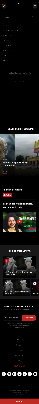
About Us (19, 340)
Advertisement (19, 355)
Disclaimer (19, 350)
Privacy (19, 361)
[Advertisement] (19, 103)
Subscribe (29, 318)
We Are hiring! (19, 366)
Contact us (19, 345)
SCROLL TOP (19, 401)
